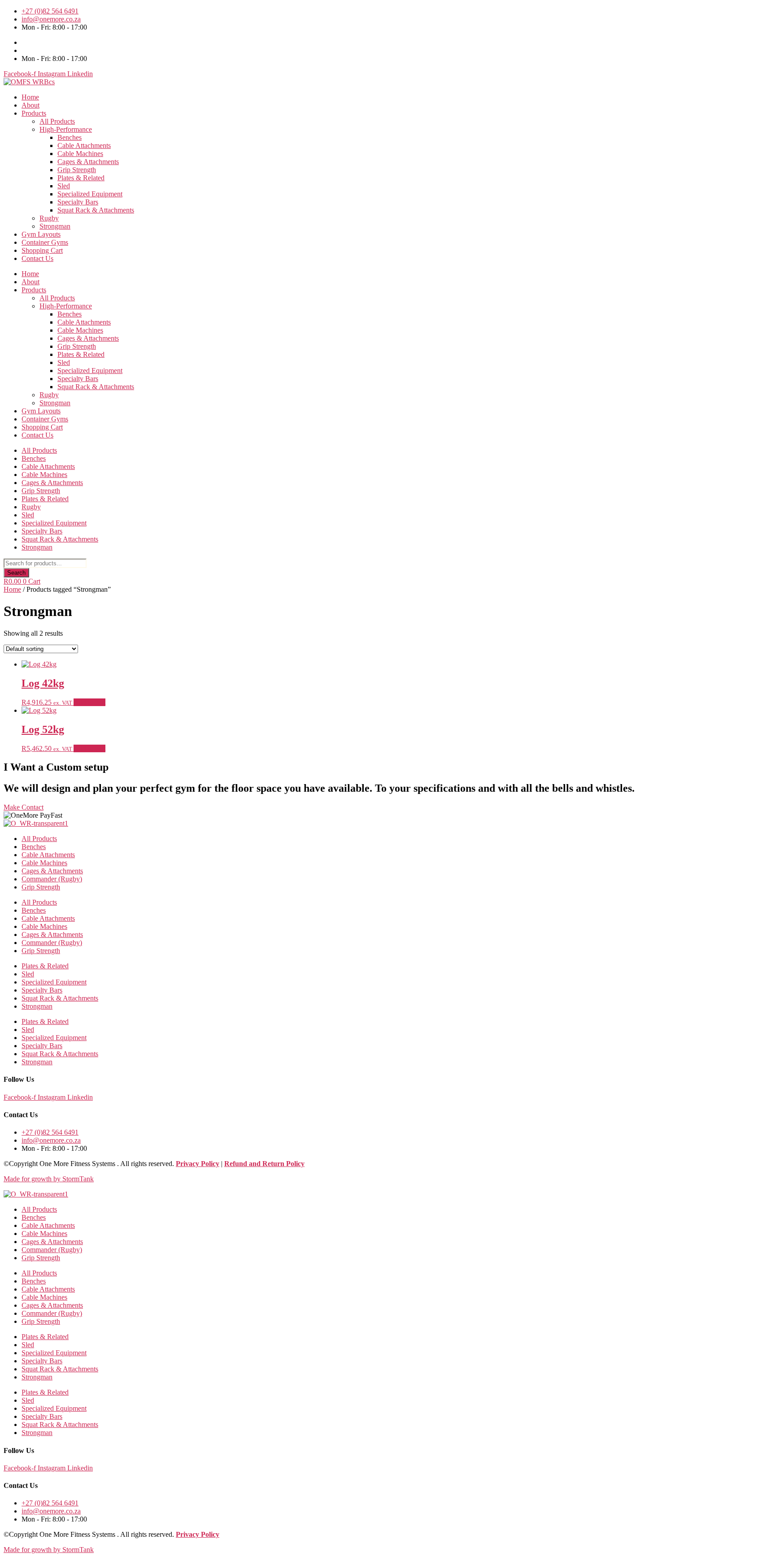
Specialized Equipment (89, 194)
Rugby (49, 218)
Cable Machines (80, 153)
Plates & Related (80, 178)
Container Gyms (45, 242)
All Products (57, 121)
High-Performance (65, 129)
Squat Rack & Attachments (95, 210)
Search (16, 572)
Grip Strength (76, 169)
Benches (69, 137)
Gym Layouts (41, 234)
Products (34, 113)
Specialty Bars (77, 202)
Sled (63, 186)
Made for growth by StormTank (49, 1179)
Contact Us (37, 258)
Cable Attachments (84, 145)
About (30, 105)
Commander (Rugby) (52, 879)
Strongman (54, 226)
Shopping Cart (42, 250)
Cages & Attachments (88, 161)
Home (30, 97)
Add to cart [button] (89, 702)
